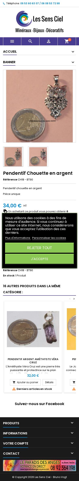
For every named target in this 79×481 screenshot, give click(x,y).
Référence (10, 179)
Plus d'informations (18, 238)
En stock (9, 275)
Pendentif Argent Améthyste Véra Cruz (33, 360)
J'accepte (39, 258)
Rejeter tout (39, 247)
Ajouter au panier (25, 382)
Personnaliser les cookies (49, 238)
